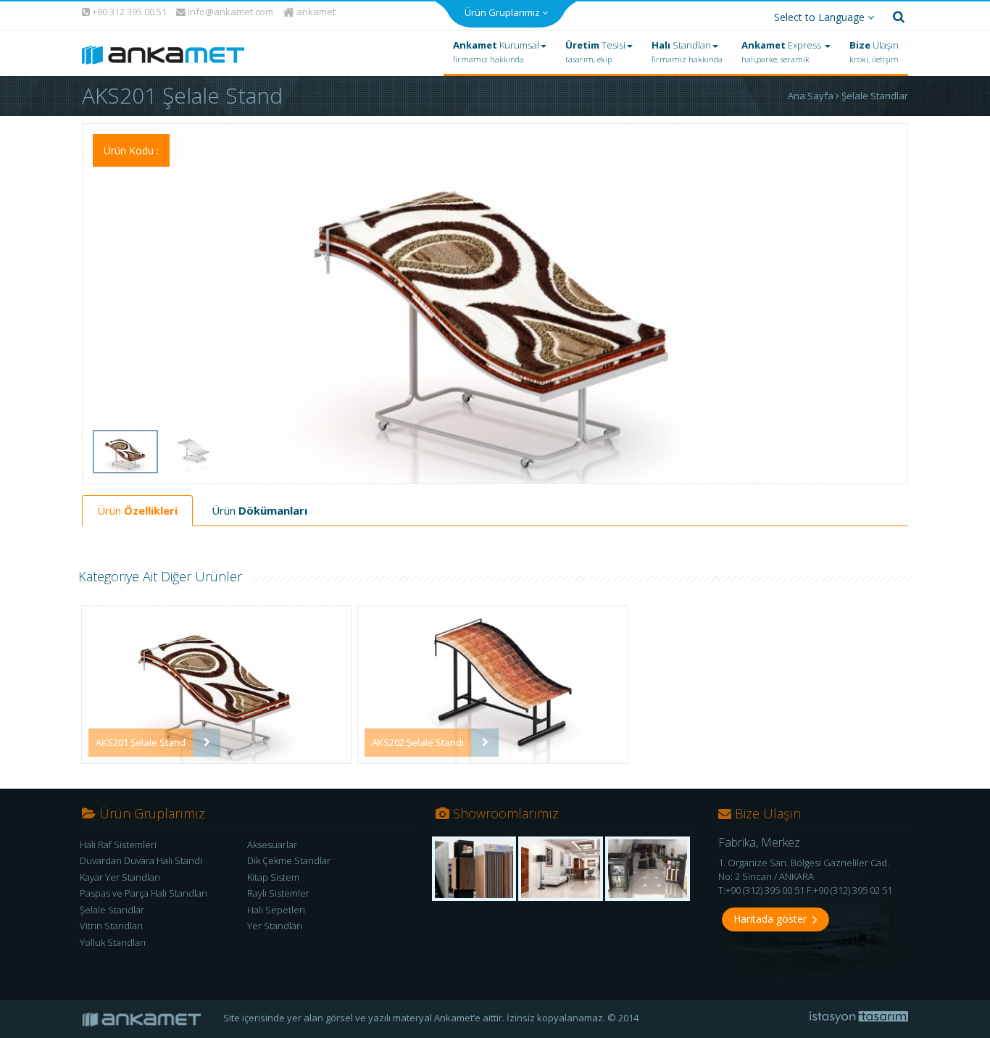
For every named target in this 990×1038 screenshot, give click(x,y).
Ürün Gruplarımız (503, 12)
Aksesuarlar (272, 844)
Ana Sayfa (812, 95)
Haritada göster (772, 919)
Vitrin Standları (111, 926)
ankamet (315, 11)
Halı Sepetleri (276, 909)
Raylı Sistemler (278, 893)
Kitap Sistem (273, 877)
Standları (687, 51)
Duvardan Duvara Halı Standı (141, 860)
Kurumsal (496, 51)
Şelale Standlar (874, 95)
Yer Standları (274, 926)
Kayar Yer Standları (120, 877)
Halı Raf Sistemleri (118, 844)
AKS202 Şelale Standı (418, 742)
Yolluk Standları (113, 942)
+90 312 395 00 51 (128, 11)
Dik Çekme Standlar (288, 860)
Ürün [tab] (137, 510)
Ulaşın (874, 51)
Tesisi (595, 51)
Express (782, 51)
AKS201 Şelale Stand (141, 742)
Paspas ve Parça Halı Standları (143, 893)
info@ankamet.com (229, 11)
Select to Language (821, 17)
